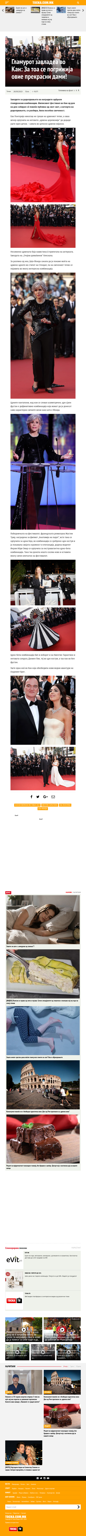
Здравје (15, 1493)
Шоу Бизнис (10, 1497)
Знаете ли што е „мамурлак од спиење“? (21, 10)
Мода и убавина (23, 1493)
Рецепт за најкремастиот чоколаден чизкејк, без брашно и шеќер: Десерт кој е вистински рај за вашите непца (60, 1433)
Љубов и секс (34, 1493)
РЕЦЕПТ (47, 1426)
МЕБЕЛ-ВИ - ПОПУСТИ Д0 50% (33, 1273)
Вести (7, 1484)
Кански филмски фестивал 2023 (27, 805)
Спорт (7, 1488)
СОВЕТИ (9, 1392)
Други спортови (50, 1489)
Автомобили (25, 1501)
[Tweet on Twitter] (38, 797)
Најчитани (10, 1366)
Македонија (15, 1484)
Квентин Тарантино (49, 805)
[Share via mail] (53, 797)
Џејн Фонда (42, 809)
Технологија (16, 1501)
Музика (24, 1497)
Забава (33, 1501)
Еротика (38, 1501)
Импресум (8, 1513)
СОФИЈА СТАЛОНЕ (12, 1463)
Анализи (33, 1484)
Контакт (23, 1513)
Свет (28, 1484)
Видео (49, 1501)
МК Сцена (39, 1497)
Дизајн (58, 1493)
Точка (9, 91)
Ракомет (27, 1489)
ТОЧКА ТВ (27, 1293)
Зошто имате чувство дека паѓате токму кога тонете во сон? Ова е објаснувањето (73, 12)
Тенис (33, 1489)
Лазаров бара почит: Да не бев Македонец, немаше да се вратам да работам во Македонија (62, 1337)
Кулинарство (51, 1493)
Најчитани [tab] (77, 892)
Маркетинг (16, 1513)
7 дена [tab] (72, 1366)
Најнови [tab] (69, 892)
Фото (44, 1501)
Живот (7, 1493)
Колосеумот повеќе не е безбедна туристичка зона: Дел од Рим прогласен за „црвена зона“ (38, 1112)
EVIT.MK (27, 1253)
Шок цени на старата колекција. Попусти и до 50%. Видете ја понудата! (51, 1276)
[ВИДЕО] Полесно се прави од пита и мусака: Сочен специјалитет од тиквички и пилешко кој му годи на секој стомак (48, 16)
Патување (42, 1493)
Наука (9, 1501)
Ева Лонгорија (65, 805)
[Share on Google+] (45, 797)
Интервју (55, 1501)
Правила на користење (12, 1522)
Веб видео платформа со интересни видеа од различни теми (47, 1296)
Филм (18, 1497)
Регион (23, 1484)
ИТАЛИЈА (48, 1392)
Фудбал (14, 1489)
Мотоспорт (40, 1489)
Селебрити (31, 1497)
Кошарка (20, 1489)
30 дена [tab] (78, 1366)
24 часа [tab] (65, 1366)
